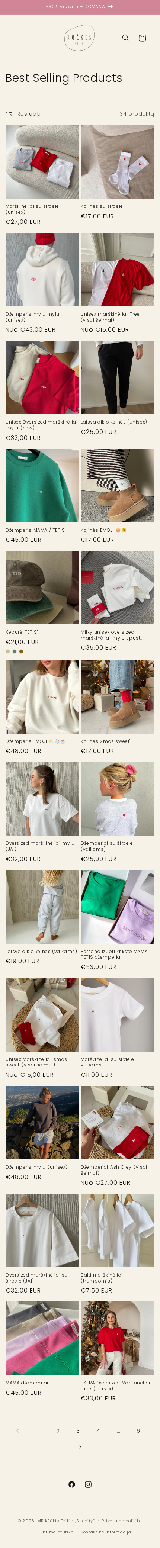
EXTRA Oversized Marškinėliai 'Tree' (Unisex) (115, 1385)
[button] (15, 38)
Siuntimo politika (55, 1532)
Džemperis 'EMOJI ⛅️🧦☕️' (36, 741)
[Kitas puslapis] (80, 1447)
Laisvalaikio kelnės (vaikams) (41, 952)
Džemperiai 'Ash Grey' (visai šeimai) (114, 1170)
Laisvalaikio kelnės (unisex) (114, 422)
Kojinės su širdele (102, 206)
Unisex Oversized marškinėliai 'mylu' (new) (41, 425)
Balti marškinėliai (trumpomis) (102, 1278)
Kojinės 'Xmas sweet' (105, 741)
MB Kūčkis (48, 1520)
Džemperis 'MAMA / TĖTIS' (35, 530)
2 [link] (58, 1431)
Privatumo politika (122, 1521)
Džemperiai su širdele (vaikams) (107, 846)
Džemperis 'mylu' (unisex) (37, 1167)
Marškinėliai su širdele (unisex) (32, 209)
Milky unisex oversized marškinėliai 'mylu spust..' (112, 635)
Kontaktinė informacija (106, 1532)
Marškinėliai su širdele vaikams (107, 1062)
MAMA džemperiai (27, 1383)
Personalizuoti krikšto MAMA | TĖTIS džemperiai (115, 954)
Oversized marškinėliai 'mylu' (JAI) (40, 846)
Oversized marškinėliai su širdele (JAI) (37, 1278)
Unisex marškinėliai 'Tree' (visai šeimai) (111, 317)
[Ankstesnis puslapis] (18, 1431)
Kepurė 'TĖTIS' (22, 632)
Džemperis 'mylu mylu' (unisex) (33, 317)
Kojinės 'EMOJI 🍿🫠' (104, 530)
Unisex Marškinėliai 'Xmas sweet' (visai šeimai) (36, 1062)
